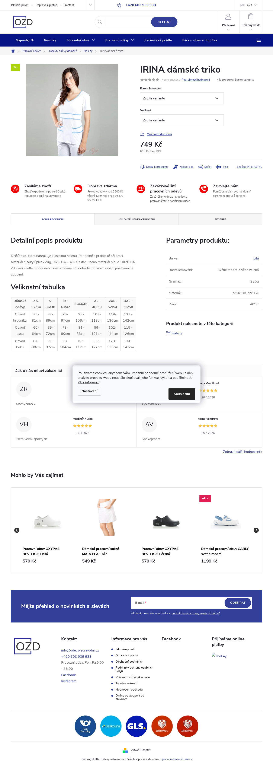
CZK (249, 5)
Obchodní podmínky (129, 661)
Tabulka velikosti (126, 683)
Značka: (249, 167)
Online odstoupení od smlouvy (130, 697)
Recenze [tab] (220, 219)
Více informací (88, 382)
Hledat (164, 22)
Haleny (177, 333)
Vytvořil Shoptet (140, 750)
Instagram (68, 681)
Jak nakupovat (19, 5)
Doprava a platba (46, 5)
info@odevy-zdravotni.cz (80, 650)
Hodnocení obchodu (129, 689)
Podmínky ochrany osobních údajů (134, 669)
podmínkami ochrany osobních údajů (195, 613)
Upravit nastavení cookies (176, 759)
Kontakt (69, 5)
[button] (47, 561)
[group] (47, 530)
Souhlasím (182, 393)
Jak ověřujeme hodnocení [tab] (137, 219)
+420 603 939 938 (76, 656)
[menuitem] (25, 40)
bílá (256, 258)
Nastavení (89, 391)
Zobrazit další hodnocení (241, 451)
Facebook (68, 675)
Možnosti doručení (159, 134)
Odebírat (237, 603)
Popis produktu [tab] (53, 219)
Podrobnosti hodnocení (196, 80)
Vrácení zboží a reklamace (133, 677)
